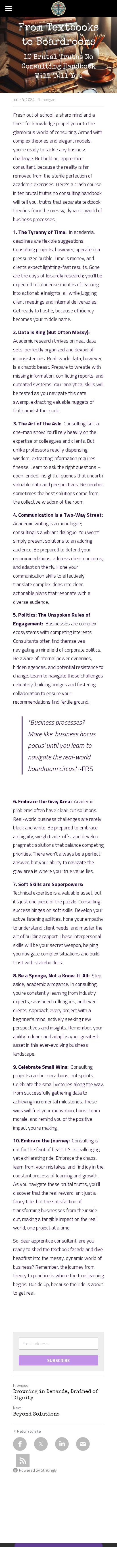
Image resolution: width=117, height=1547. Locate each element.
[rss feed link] (23, 1460)
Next (17, 1408)
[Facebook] (20, 1444)
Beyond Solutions (36, 1414)
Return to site (29, 1431)
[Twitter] (41, 1444)
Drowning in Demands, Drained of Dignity (55, 1395)
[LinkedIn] (62, 1444)
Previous (20, 1385)
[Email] (83, 1444)
